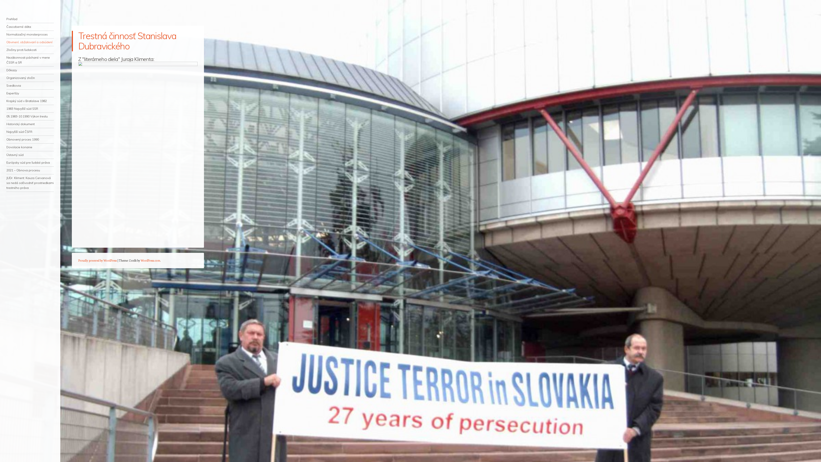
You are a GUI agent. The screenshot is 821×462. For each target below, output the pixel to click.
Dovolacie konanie (19, 147)
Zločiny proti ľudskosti (21, 50)
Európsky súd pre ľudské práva (28, 162)
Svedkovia (13, 85)
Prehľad (11, 19)
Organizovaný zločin (20, 78)
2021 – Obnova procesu (23, 170)
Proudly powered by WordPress (97, 260)
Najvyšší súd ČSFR (19, 132)
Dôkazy (11, 70)
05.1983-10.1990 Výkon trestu (27, 116)
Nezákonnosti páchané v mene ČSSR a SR (28, 60)
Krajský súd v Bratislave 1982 (26, 101)
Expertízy (12, 93)
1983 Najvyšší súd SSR (22, 109)
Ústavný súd (15, 155)
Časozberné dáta (18, 27)
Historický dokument (20, 124)
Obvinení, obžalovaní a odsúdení (29, 42)
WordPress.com (150, 260)
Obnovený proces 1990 (22, 139)
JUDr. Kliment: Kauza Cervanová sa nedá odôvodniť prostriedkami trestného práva (30, 183)
